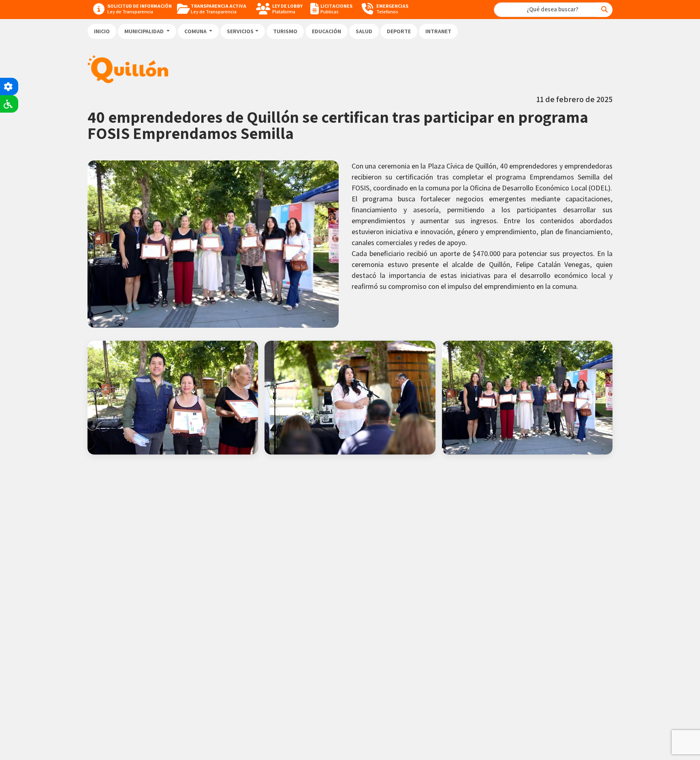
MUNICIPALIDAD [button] (144, 31)
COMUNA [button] (196, 31)
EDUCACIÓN (326, 31)
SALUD (364, 31)
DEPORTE (399, 31)
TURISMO (285, 31)
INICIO (102, 31)
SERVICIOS (240, 31)
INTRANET (438, 31)
